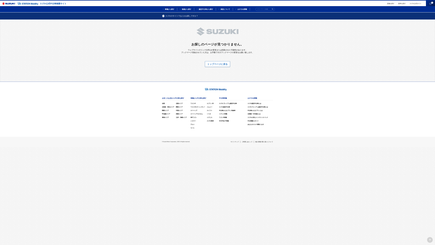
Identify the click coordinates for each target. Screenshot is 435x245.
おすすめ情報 (242, 9)
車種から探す (169, 9)
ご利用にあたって (247, 142)
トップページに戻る (217, 64)
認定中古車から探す (206, 9)
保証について (225, 9)
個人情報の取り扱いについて (264, 142)
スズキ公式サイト (415, 3)
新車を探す (402, 3)
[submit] (272, 9)
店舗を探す (390, 3)
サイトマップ (235, 142)
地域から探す (186, 9)
